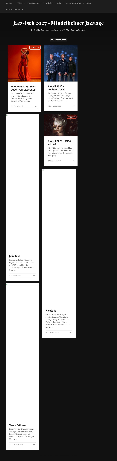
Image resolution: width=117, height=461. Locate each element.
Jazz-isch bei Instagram (73, 3)
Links (59, 3)
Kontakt (88, 3)
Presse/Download (33, 3)
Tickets (19, 3)
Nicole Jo (51, 310)
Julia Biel (14, 256)
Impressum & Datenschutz (14, 9)
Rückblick (49, 3)
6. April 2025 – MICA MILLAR (59, 143)
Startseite (9, 3)
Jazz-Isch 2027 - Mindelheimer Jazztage (58, 22)
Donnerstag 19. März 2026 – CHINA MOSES (23, 88)
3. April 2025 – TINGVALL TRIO (56, 88)
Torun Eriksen (17, 425)
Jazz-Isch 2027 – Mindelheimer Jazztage (57, 455)
